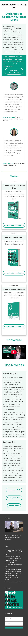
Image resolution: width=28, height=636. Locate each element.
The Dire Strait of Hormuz (13, 582)
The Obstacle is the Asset (13, 569)
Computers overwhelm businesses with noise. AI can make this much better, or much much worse (13, 575)
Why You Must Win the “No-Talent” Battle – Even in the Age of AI (14, 552)
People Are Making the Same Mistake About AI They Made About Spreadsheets (13, 559)
